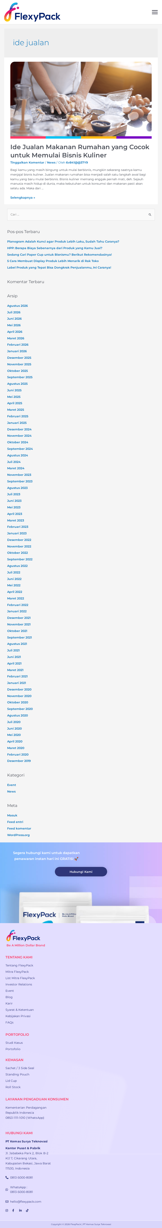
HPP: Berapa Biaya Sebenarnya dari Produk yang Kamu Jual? (54, 248)
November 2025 (19, 364)
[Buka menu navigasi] (155, 12)
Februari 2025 (17, 416)
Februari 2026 (17, 344)
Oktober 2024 (17, 442)
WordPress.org (18, 835)
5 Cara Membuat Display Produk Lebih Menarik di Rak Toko (53, 261)
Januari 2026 (17, 351)
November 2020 (19, 696)
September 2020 (20, 709)
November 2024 (19, 435)
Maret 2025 (15, 409)
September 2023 (19, 481)
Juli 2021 (13, 650)
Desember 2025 (19, 357)
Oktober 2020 (17, 702)
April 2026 (14, 331)
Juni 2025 (14, 390)
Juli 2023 (13, 494)
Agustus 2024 (17, 455)
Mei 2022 (13, 585)
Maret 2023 (15, 520)
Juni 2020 (14, 728)
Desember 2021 (19, 617)
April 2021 (14, 663)
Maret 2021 (15, 670)
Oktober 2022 (17, 552)
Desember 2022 (19, 540)
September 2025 (19, 377)
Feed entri (15, 822)
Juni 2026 (14, 318)
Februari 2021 (17, 676)
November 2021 (19, 624)
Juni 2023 (14, 500)
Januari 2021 (16, 683)
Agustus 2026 (17, 305)
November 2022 (19, 546)
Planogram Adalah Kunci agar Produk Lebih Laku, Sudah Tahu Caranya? (63, 241)
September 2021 (19, 637)
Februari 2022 (17, 605)
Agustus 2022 (17, 566)
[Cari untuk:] (81, 214)
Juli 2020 (13, 722)
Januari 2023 (17, 533)
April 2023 (14, 514)
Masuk (12, 815)
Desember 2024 (19, 429)
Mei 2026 (14, 325)
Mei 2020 (14, 735)
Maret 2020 (15, 748)
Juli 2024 (14, 462)
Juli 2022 (13, 572)
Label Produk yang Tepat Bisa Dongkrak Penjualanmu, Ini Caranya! (59, 267)
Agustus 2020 (17, 715)
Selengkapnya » (22, 197)
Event (11, 785)
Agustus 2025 (17, 383)
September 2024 (20, 448)
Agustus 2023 (17, 488)
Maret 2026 (15, 338)
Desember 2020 (19, 689)
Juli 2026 (13, 312)
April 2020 (14, 741)
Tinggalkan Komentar (27, 162)
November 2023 (19, 474)
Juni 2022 (14, 579)
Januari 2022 (17, 611)
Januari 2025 (17, 422)
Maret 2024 (15, 468)
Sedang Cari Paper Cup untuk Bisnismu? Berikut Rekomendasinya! (59, 254)
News (51, 162)
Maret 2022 (15, 598)
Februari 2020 (17, 754)
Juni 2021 (14, 657)
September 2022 (19, 559)
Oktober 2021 (17, 631)
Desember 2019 (19, 761)
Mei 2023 (13, 507)
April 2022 (14, 592)
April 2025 (14, 403)
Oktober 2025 (17, 370)
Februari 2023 (17, 526)
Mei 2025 (13, 396)
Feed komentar (19, 828)
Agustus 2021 (17, 643)
